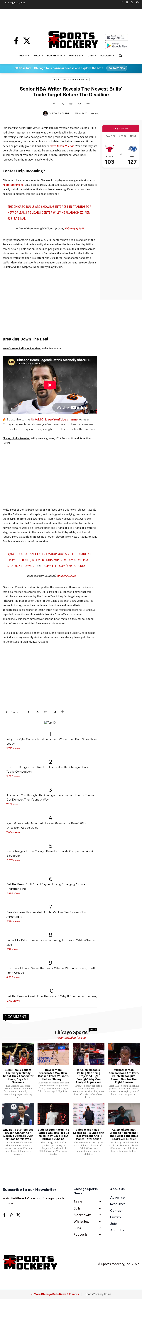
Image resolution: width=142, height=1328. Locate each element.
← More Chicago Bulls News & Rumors (55, 1294)
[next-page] (75, 1165)
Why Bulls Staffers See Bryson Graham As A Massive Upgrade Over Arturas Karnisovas (18, 1134)
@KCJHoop (15, 554)
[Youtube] (137, 3)
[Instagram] (127, 3)
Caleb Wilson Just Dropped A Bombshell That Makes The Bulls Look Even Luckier (123, 1134)
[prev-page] (65, 1165)
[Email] (79, 104)
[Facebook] (122, 3)
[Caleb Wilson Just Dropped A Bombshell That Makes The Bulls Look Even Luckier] (124, 1114)
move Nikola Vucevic (62, 146)
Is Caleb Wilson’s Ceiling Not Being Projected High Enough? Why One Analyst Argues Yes (88, 1076)
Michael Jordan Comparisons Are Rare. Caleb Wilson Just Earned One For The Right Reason (124, 1076)
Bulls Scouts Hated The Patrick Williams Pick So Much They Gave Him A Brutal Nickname (53, 1134)
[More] (88, 104)
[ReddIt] (71, 104)
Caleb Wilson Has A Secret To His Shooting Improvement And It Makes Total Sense (88, 1134)
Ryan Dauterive (61, 113)
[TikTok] (11, 1215)
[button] (120, 55)
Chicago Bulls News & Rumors (70, 79)
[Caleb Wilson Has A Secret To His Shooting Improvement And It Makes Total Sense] (88, 1114)
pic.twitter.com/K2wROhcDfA (63, 566)
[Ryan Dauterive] (46, 113)
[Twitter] (132, 3)
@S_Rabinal (16, 218)
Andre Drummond (13, 184)
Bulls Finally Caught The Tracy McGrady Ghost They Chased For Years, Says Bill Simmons (18, 1076)
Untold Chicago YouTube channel (54, 419)
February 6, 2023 (74, 228)
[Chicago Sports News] (72, 39)
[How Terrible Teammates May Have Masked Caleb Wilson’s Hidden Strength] (53, 1054)
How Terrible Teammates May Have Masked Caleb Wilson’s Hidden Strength (53, 1074)
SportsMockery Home (98, 1294)
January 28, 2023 (66, 575)
